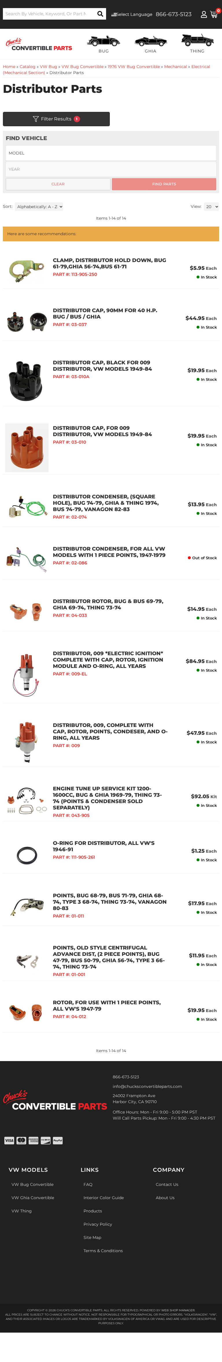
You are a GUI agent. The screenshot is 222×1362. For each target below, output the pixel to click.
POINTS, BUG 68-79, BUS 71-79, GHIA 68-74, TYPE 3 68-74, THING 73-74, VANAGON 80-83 (110, 901)
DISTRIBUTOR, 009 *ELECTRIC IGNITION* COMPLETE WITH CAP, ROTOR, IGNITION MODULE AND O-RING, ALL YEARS (108, 659)
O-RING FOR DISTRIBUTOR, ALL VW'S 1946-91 (104, 846)
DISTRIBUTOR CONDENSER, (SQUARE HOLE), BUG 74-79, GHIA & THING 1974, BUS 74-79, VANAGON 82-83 (106, 503)
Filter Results (59, 119)
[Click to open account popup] (204, 14)
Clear (58, 184)
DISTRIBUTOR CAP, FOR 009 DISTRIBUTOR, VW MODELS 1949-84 (102, 431)
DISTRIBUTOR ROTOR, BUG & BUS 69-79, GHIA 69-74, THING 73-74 (108, 604)
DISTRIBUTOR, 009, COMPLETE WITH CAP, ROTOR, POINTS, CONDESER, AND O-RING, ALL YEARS (110, 731)
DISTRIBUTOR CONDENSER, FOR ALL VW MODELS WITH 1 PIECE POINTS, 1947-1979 (109, 552)
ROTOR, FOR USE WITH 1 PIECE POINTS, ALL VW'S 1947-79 (107, 1005)
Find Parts (164, 184)
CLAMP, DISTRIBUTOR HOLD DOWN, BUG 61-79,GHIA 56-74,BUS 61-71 (109, 263)
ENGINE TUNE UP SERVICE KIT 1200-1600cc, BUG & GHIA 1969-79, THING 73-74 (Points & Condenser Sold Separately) (107, 798)
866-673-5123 (126, 1077)
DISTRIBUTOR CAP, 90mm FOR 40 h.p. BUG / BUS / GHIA (105, 313)
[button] (54, 14)
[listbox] (111, 153)
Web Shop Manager (178, 1310)
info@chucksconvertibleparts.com (147, 1086)
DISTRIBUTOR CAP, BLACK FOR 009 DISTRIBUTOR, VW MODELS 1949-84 (102, 365)
